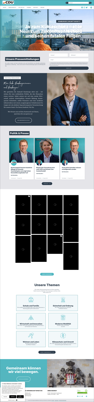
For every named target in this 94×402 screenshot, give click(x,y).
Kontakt (53, 400)
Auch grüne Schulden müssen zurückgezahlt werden (71, 168)
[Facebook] (82, 7)
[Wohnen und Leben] (31, 335)
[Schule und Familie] (31, 299)
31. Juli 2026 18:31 (19, 219)
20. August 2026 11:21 (67, 199)
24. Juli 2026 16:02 (67, 219)
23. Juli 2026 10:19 (35, 239)
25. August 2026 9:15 (52, 199)
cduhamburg (21, 217)
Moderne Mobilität (63, 324)
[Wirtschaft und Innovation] (31, 317)
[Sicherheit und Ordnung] (63, 299)
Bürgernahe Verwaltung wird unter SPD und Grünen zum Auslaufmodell (45, 169)
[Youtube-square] (89, 7)
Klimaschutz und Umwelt (63, 342)
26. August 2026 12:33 (36, 199)
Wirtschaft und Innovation (31, 324)
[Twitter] (87, 7)
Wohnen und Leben (31, 342)
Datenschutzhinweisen (54, 65)
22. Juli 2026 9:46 (74, 245)
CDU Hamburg (22, 196)
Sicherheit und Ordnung (63, 306)
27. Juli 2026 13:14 (35, 219)
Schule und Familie (31, 306)
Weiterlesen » (14, 175)
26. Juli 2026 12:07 (51, 219)
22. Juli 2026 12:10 (19, 240)
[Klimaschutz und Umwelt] (63, 335)
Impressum (57, 400)
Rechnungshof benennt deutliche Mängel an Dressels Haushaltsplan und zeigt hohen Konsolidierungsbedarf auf (21, 170)
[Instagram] (84, 7)
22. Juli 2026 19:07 (51, 239)
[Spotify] (91, 7)
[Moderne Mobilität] (63, 317)
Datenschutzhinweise (62, 400)
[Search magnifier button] (90, 3)
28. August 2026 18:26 (20, 199)
